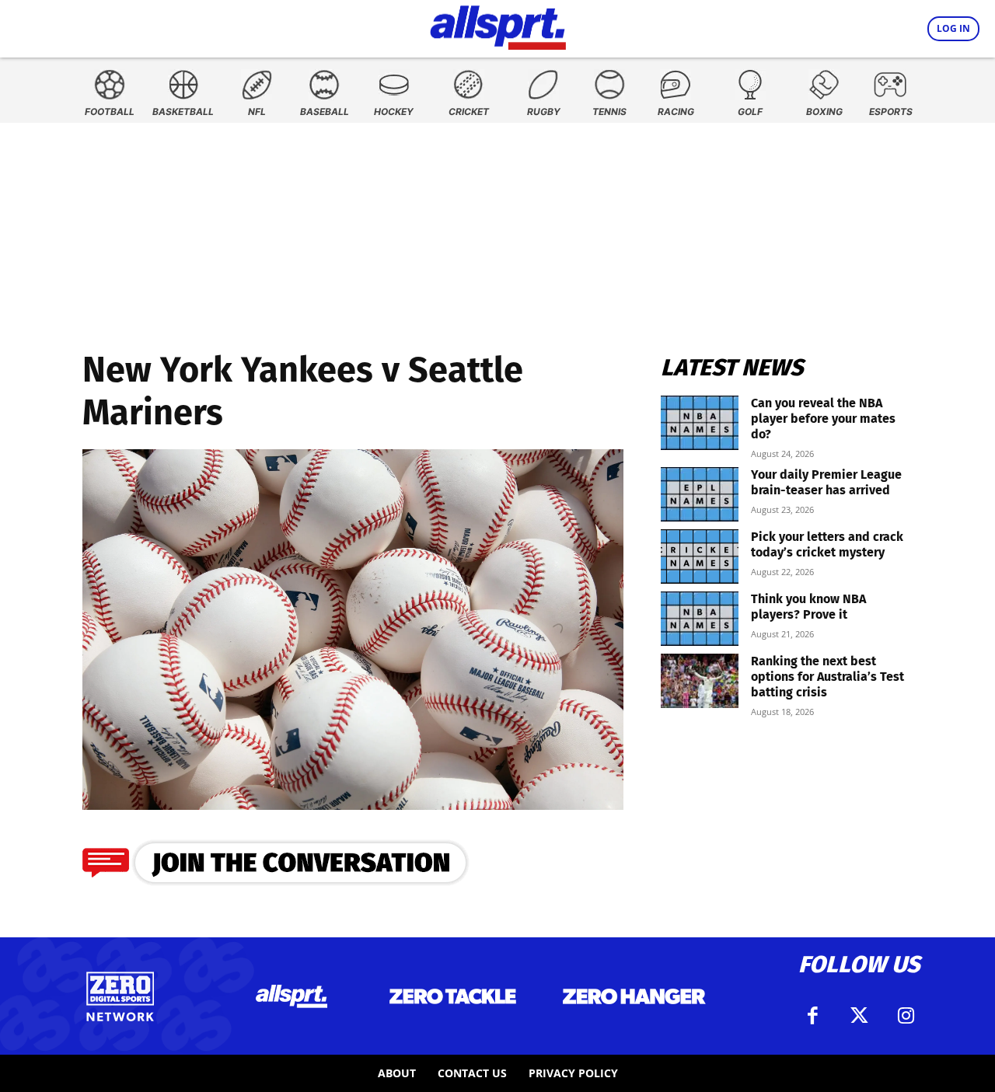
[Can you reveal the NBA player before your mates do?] (699, 423)
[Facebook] (812, 1015)
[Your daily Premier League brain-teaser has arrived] (699, 494)
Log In (953, 28)
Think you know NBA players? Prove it (808, 606)
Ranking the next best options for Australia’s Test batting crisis (827, 677)
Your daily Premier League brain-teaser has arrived (826, 482)
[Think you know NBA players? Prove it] (699, 618)
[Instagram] (905, 1015)
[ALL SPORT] (498, 25)
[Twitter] (859, 1015)
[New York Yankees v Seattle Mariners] (352, 805)
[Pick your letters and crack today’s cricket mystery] (699, 556)
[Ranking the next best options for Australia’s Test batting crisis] (699, 681)
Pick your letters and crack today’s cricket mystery (827, 544)
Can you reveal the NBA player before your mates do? (823, 418)
